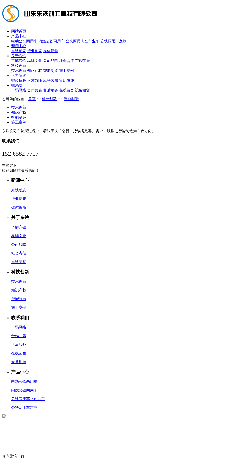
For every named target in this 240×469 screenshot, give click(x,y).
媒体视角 (50, 51)
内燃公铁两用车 (51, 41)
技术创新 (18, 71)
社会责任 (66, 61)
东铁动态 (18, 51)
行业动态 (34, 51)
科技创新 (18, 66)
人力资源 (18, 75)
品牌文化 (34, 61)
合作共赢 (34, 90)
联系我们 (18, 85)
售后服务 (50, 90)
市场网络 (18, 90)
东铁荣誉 (82, 61)
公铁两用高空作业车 (82, 41)
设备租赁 (82, 90)
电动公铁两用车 (24, 41)
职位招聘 (18, 80)
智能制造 (50, 71)
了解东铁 (18, 61)
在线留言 (66, 90)
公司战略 (50, 61)
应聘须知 (50, 80)
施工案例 (66, 71)
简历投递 (66, 80)
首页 (32, 99)
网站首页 (18, 31)
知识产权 (34, 71)
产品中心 (18, 36)
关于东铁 (18, 56)
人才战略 (34, 80)
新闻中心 (18, 46)
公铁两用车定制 (113, 41)
